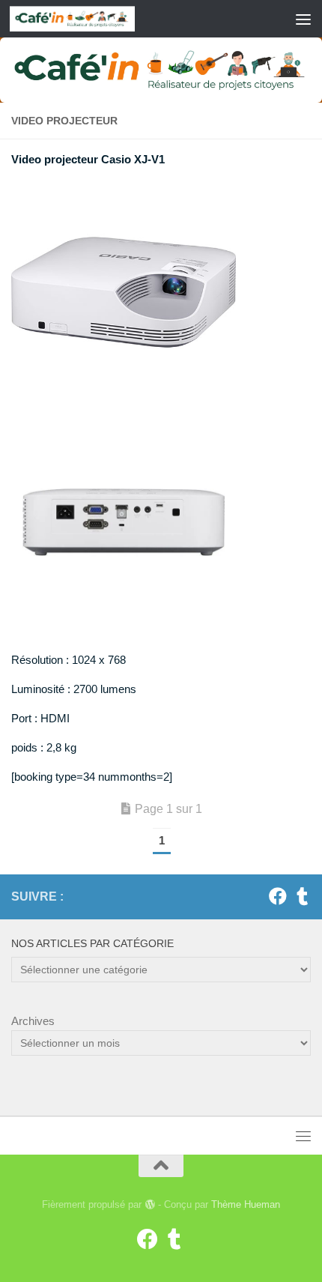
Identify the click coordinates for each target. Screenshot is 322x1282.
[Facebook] (278, 896)
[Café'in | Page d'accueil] (93, 18)
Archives (33, 1021)
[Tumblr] (302, 896)
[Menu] (303, 18)
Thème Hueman (245, 1204)
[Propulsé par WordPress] (149, 1204)
